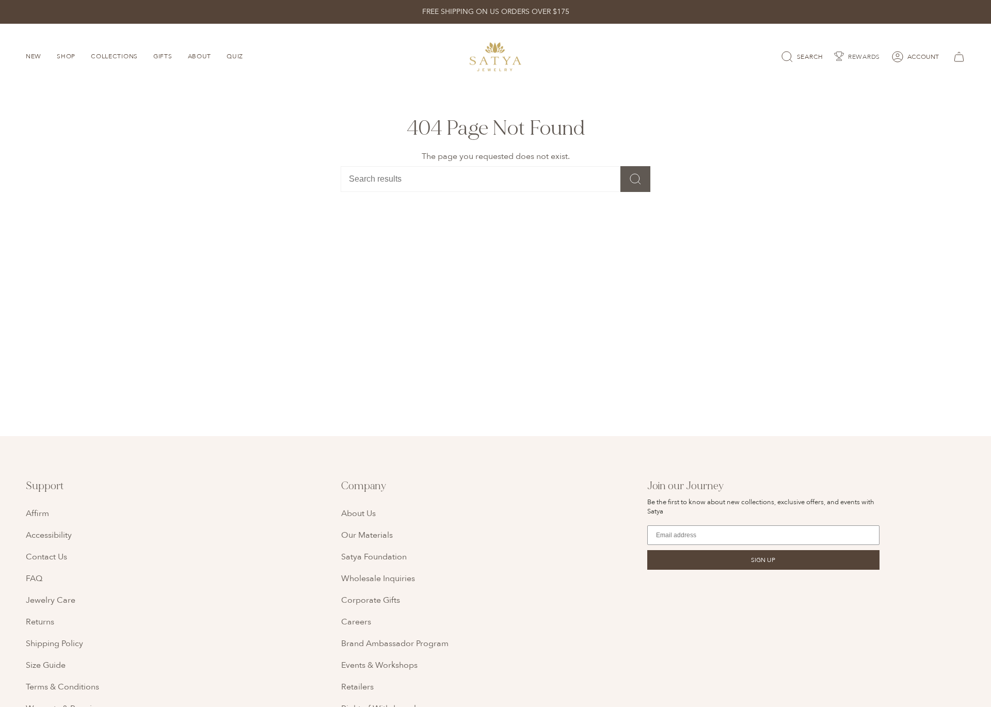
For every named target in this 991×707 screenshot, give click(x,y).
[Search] (635, 179)
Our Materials (367, 535)
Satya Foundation (374, 557)
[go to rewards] (857, 57)
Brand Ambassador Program (395, 643)
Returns (40, 622)
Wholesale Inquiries (378, 578)
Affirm (37, 513)
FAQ (34, 578)
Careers (356, 622)
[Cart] (957, 57)
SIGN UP (763, 560)
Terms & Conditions (62, 687)
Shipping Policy (54, 643)
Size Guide (46, 665)
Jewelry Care (50, 600)
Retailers (357, 687)
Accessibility (49, 535)
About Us (358, 513)
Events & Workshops (379, 665)
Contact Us (46, 557)
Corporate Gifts (370, 600)
